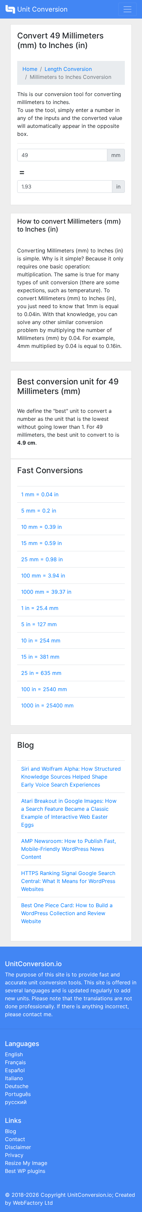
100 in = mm (44, 689)
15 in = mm (40, 656)
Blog (10, 1131)
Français (15, 1062)
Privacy (14, 1155)
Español (15, 1070)
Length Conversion (68, 69)
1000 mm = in (46, 591)
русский (16, 1102)
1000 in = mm (47, 705)
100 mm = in (43, 575)
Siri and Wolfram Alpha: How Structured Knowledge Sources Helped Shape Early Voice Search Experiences (71, 776)
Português (18, 1094)
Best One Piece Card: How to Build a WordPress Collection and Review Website (67, 913)
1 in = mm (39, 608)
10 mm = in (41, 526)
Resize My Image (26, 1163)
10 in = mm (40, 640)
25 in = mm (41, 673)
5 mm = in (38, 510)
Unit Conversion (41, 9)
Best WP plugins (25, 1171)
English (14, 1054)
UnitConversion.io (89, 1194)
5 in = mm (39, 624)
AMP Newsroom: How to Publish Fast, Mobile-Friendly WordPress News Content (68, 849)
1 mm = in (39, 494)
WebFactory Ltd (33, 1202)
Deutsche (16, 1086)
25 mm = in (42, 559)
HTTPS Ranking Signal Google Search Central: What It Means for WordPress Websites (68, 881)
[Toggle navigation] (127, 9)
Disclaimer (18, 1147)
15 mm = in (41, 543)
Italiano (14, 1078)
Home (29, 69)
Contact (15, 1139)
